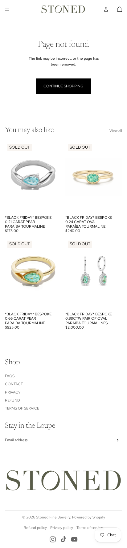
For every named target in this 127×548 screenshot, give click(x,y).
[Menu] (7, 9)
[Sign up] (116, 440)
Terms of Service (22, 408)
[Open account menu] (106, 9)
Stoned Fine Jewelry (53, 517)
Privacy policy (61, 527)
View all (115, 130)
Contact (14, 384)
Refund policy (35, 527)
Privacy (13, 392)
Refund (12, 400)
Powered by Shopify (88, 517)
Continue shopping (63, 86)
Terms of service (89, 527)
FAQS (9, 376)
